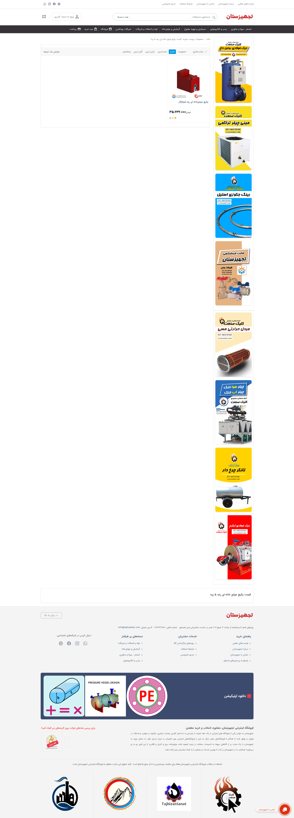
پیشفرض (126, 51)
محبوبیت (182, 51)
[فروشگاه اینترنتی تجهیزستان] (240, 17)
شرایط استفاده (186, 4)
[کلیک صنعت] (228, 794)
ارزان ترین (150, 51)
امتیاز (172, 51)
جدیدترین (162, 51)
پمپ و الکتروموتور (131, 660)
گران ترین (138, 51)
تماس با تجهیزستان (205, 4)
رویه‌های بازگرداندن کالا (184, 643)
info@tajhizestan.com (129, 627)
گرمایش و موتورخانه (131, 649)
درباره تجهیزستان (226, 4)
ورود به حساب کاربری (64, 17)
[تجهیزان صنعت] (174, 794)
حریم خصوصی (169, 4)
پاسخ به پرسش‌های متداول (235, 660)
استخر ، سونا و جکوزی (129, 655)
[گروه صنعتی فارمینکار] (66, 794)
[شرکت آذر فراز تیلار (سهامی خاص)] (120, 794)
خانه (208, 39)
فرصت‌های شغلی (246, 4)
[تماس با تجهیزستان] (285, 809)
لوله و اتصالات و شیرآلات (129, 643)
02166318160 (160, 627)
